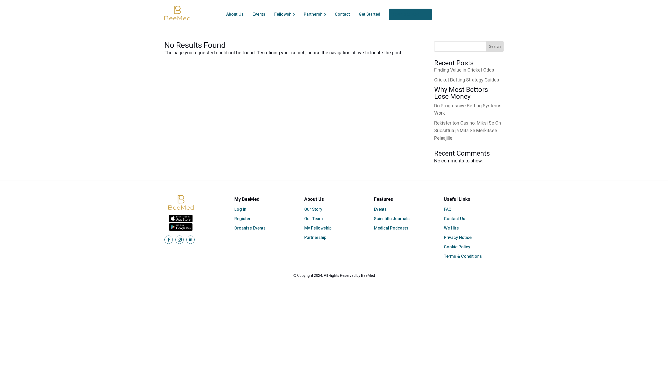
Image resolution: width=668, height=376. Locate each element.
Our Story (313, 209)
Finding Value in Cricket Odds (464, 70)
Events (259, 14)
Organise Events (250, 228)
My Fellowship (318, 228)
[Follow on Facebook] (168, 240)
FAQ (447, 209)
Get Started (369, 14)
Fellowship (284, 14)
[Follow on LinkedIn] (190, 240)
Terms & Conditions (463, 256)
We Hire (451, 228)
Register (242, 218)
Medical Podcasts (391, 228)
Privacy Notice (458, 237)
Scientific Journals (392, 218)
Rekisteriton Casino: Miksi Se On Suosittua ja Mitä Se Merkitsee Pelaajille (467, 130)
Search (495, 46)
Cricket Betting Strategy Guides (466, 80)
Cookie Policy (457, 246)
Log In (240, 209)
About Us (235, 14)
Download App (405, 14)
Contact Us (454, 218)
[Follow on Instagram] (179, 240)
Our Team (313, 218)
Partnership (315, 14)
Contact (342, 14)
